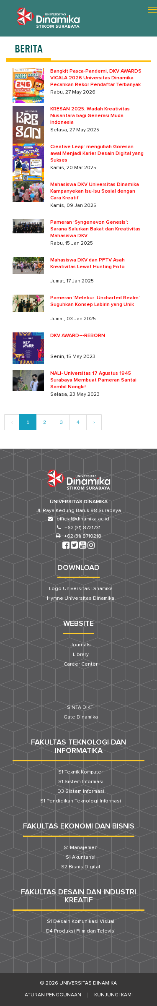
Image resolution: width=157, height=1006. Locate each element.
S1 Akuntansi (80, 857)
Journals (80, 645)
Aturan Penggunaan (53, 995)
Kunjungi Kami (113, 995)
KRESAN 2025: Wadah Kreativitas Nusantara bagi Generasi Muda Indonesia (90, 116)
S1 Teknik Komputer (80, 772)
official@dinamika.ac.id (83, 519)
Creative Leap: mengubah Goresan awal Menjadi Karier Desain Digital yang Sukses (97, 153)
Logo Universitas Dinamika (81, 588)
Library (81, 654)
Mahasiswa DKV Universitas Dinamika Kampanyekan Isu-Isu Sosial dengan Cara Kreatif (94, 191)
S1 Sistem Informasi (80, 781)
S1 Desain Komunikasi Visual (80, 921)
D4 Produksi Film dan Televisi (81, 931)
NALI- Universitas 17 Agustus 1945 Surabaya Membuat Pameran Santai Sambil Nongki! (93, 380)
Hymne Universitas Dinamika (80, 598)
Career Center (81, 664)
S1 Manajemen (81, 847)
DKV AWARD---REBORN (77, 335)
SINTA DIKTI (81, 707)
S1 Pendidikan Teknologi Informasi (80, 801)
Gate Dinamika (81, 717)
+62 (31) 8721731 (82, 527)
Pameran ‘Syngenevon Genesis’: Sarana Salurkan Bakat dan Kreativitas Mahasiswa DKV (95, 229)
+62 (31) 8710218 (82, 536)
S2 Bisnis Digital (80, 867)
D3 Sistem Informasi (80, 791)
